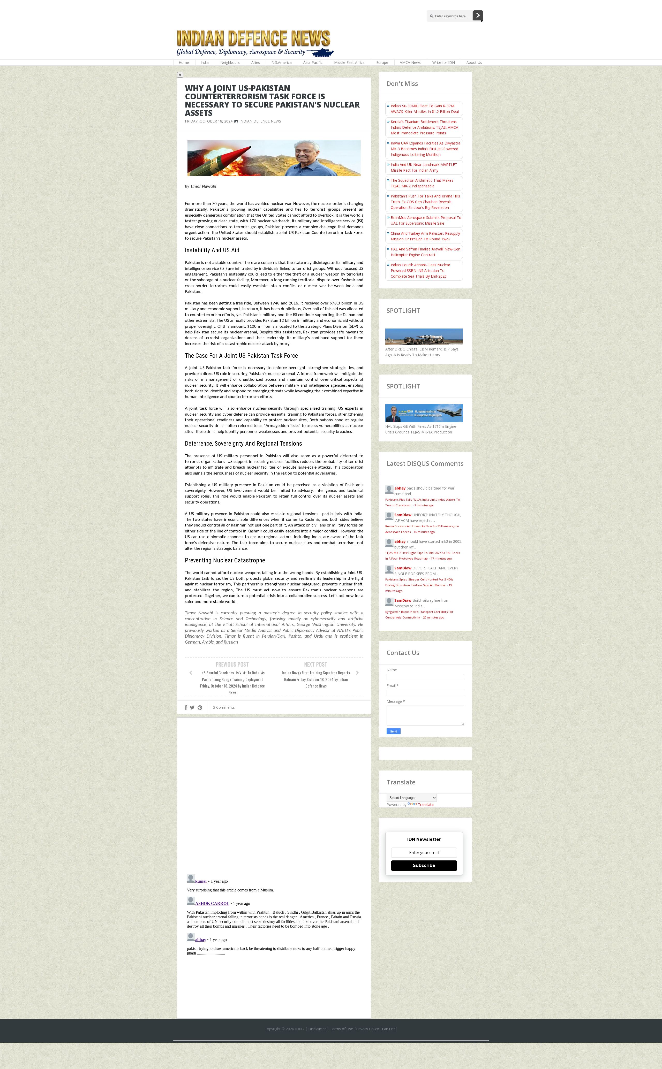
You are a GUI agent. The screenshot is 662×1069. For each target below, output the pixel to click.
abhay (400, 488)
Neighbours (230, 62)
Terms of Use (341, 1028)
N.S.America (282, 62)
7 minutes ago (424, 505)
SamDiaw (402, 514)
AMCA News (410, 62)
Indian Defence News (260, 121)
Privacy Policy (367, 1028)
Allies (255, 62)
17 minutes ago (441, 558)
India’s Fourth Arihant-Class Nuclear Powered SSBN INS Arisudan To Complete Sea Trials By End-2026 (420, 270)
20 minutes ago (433, 617)
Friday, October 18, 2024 (208, 121)
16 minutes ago (424, 532)
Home (184, 62)
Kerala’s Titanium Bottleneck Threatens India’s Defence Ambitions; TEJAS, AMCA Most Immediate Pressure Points (424, 127)
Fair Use (389, 1028)
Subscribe (424, 865)
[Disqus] (274, 797)
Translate (426, 804)
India (205, 62)
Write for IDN (443, 62)
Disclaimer (317, 1028)
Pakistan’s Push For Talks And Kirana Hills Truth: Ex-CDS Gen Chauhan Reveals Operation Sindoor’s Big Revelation (425, 202)
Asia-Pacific (312, 62)
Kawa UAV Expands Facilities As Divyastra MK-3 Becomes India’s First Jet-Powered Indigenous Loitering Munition (425, 149)
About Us (474, 62)
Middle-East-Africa (349, 62)
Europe (382, 62)
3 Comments (224, 707)
